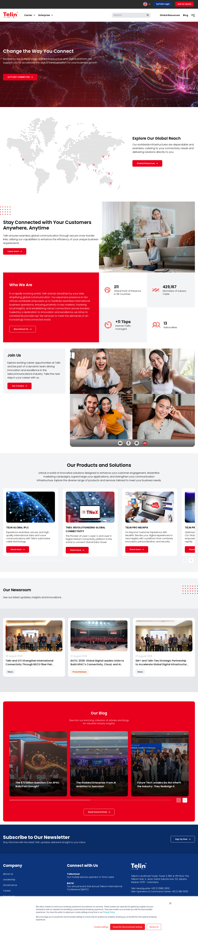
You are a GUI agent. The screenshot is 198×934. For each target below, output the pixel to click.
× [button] (170, 902)
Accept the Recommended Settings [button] (127, 926)
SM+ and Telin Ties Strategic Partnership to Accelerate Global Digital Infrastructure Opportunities (162, 662)
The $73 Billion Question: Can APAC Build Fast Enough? (37, 784)
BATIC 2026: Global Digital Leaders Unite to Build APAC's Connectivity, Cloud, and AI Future (97, 662)
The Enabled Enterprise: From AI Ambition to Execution (96, 784)
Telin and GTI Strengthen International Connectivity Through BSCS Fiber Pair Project (29, 662)
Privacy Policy (109, 912)
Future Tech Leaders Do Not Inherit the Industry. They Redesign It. (159, 784)
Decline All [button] (154, 926)
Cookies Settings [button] (101, 926)
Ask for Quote (184, 4)
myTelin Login (163, 4)
